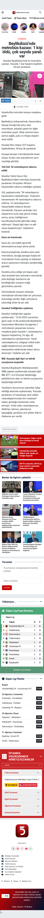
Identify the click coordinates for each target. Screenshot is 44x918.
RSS (6, 896)
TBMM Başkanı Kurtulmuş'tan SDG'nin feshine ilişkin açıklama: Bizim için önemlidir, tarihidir (32, 521)
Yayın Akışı (21, 18)
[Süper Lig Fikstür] (41, 679)
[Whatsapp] (31, 849)
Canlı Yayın (6, 18)
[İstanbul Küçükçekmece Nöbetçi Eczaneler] (41, 756)
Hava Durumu (10, 858)
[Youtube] (26, 849)
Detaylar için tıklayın (22, 670)
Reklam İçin (26, 881)
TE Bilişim (28, 907)
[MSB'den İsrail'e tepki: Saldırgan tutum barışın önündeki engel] (11, 487)
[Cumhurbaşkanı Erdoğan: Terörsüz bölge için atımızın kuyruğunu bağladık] (32, 537)
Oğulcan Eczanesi (13, 806)
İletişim (7, 881)
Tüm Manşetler (11, 869)
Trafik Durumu (10, 864)
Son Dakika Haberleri (13, 872)
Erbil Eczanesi (11, 792)
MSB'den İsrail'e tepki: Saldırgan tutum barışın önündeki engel (11, 496)
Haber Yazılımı (17, 907)
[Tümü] (41, 601)
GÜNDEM (22, 39)
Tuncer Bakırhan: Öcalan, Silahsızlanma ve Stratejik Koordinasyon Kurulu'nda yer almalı (32, 497)
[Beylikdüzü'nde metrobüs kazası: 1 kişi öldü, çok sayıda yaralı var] (22, 84)
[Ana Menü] (3, 12)
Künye (15, 881)
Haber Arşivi (9, 874)
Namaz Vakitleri (11, 861)
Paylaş (7, 101)
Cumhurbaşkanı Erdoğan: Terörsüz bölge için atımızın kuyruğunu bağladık (32, 547)
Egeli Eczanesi (11, 799)
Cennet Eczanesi (12, 812)
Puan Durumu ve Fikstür (14, 866)
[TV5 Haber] (21, 12)
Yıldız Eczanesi (12, 772)
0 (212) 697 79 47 (29, 785)
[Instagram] (22, 849)
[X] (13, 849)
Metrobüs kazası (9, 429)
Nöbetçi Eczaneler (12, 856)
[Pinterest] (18, 849)
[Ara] (40, 12)
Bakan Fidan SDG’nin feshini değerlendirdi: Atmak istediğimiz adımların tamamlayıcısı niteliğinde (11, 548)
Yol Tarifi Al (12, 785)
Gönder (7, 587)
